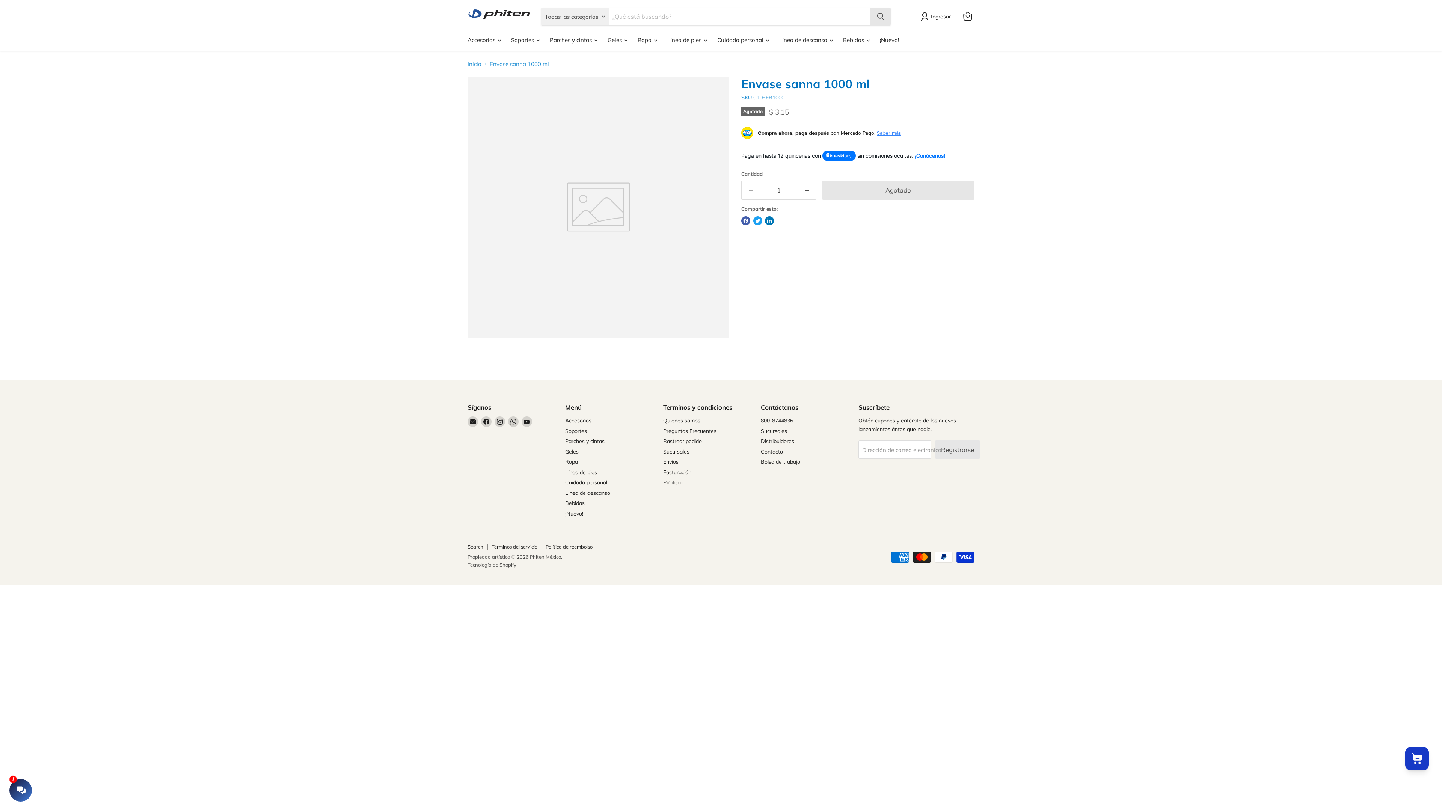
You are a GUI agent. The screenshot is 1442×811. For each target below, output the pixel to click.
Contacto (772, 451)
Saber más (889, 133)
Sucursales (676, 451)
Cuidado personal (741, 40)
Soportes (523, 40)
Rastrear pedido (682, 441)
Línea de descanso (804, 40)
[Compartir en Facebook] (745, 220)
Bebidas (854, 40)
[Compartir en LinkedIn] (769, 220)
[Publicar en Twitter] (757, 220)
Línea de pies (685, 40)
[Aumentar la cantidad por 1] (807, 190)
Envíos (671, 461)
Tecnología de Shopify (492, 565)
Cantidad (752, 174)
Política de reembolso (569, 547)
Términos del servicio (514, 547)
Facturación (677, 472)
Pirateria (673, 482)
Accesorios (482, 40)
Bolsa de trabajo (780, 461)
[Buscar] (880, 16)
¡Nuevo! (889, 40)
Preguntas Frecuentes (689, 431)
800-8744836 (777, 420)
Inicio (474, 64)
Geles (615, 40)
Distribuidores (777, 441)
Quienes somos (681, 420)
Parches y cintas (571, 40)
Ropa (645, 40)
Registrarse (957, 450)
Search (475, 547)
